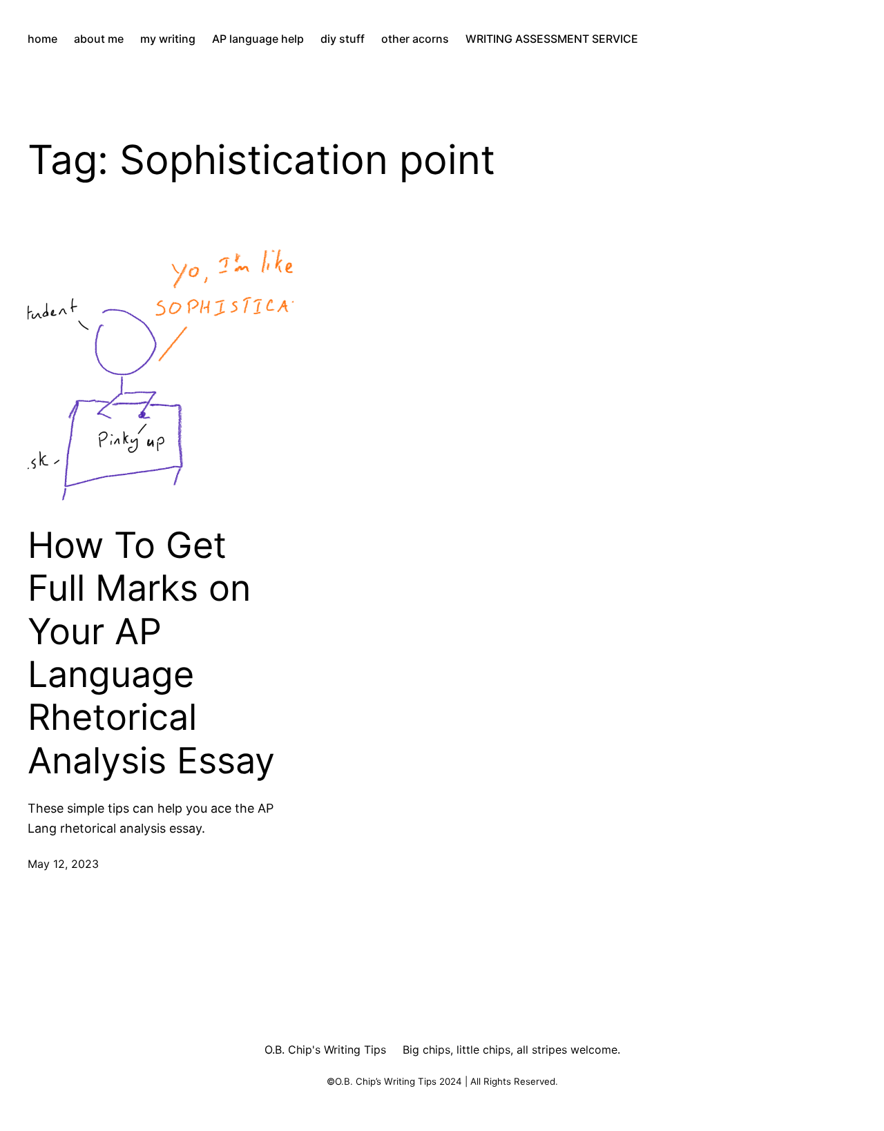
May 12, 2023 (63, 864)
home (42, 39)
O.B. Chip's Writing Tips (325, 1049)
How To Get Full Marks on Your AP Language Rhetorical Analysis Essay (151, 653)
